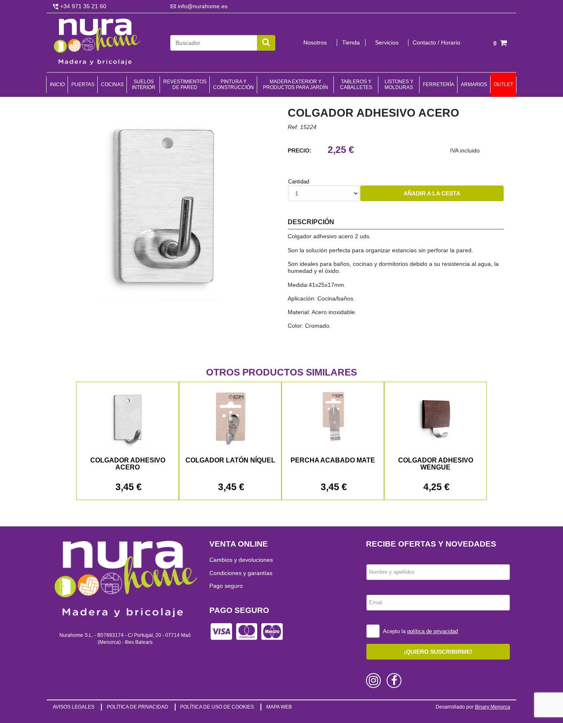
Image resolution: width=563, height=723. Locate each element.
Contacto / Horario (436, 42)
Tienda (351, 42)
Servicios (387, 42)
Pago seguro (226, 585)
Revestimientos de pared (184, 84)
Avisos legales (73, 706)
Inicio (57, 84)
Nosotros (315, 42)
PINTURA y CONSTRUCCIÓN (233, 84)
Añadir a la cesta (431, 193)
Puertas (82, 84)
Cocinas (112, 84)
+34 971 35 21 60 (82, 6)
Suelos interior (143, 84)
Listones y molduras (399, 84)
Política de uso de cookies (217, 706)
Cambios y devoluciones (241, 559)
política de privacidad (432, 631)
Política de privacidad (137, 706)
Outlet (503, 84)
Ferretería (438, 84)
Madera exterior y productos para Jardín (295, 84)
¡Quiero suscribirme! (438, 651)
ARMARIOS (474, 84)
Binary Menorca (492, 706)
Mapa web (279, 706)
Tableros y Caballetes (356, 84)
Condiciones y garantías (240, 573)
